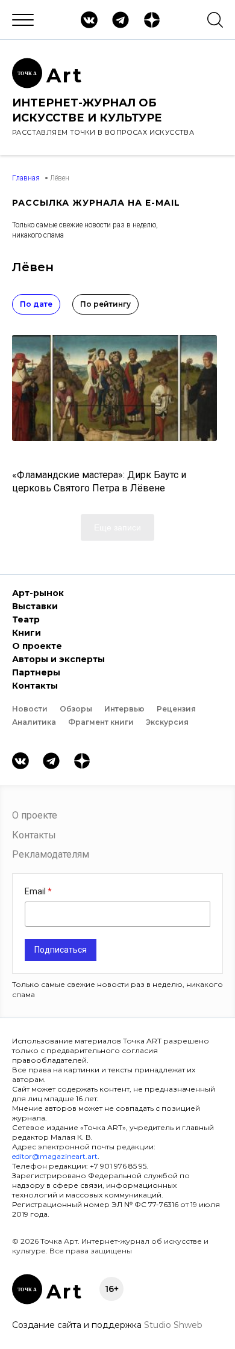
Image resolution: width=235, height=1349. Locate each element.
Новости (30, 708)
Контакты (35, 685)
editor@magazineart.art (55, 1156)
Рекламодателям (50, 854)
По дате (36, 304)
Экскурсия (167, 722)
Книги (26, 632)
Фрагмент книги (101, 722)
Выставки (35, 606)
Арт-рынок (38, 593)
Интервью (124, 708)
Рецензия (176, 708)
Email (36, 891)
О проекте (37, 646)
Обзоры (76, 708)
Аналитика (34, 722)
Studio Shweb (173, 1325)
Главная (26, 178)
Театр (26, 619)
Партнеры (36, 672)
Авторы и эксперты (58, 659)
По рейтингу (105, 304)
